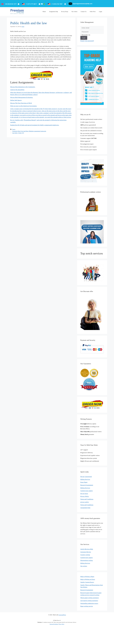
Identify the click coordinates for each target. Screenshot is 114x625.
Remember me (85, 35)
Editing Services (85, 479)
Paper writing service (86, 606)
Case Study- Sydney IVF (18, 133)
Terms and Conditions (86, 499)
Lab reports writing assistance (89, 600)
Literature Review (85, 552)
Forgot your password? (87, 41)
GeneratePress (62, 615)
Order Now (93, 11)
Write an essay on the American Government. (23, 106)
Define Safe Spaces (16, 100)
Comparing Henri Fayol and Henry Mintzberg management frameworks (29, 131)
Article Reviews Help (86, 549)
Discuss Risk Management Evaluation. (21, 97)
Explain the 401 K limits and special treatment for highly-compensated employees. (34, 125)
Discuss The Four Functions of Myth (21, 103)
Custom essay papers (86, 491)
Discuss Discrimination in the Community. (22, 87)
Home (44, 11)
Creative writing (85, 555)
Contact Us (83, 11)
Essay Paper (83, 482)
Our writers (74, 11)
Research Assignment (86, 485)
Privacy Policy (84, 496)
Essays (13, 129)
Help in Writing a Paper (87, 576)
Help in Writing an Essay (87, 579)
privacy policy (84, 502)
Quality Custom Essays (87, 582)
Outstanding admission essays (89, 603)
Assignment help (53, 11)
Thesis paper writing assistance (89, 598)
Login (100, 11)
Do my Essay (64, 11)
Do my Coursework (86, 476)
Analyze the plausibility (17, 89)
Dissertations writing (86, 560)
